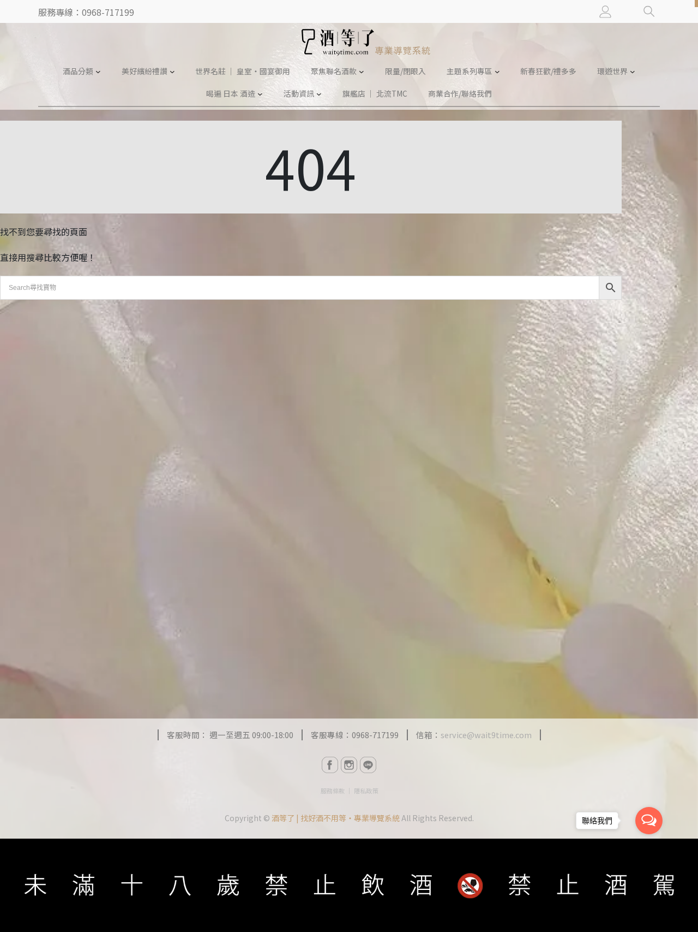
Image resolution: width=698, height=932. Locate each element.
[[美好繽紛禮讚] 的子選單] (172, 71)
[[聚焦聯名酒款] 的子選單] (361, 71)
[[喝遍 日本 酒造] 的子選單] (260, 94)
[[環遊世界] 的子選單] (632, 71)
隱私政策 (366, 790)
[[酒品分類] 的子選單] (98, 71)
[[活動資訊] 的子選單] (319, 94)
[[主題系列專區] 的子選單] (497, 71)
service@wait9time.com (486, 734)
